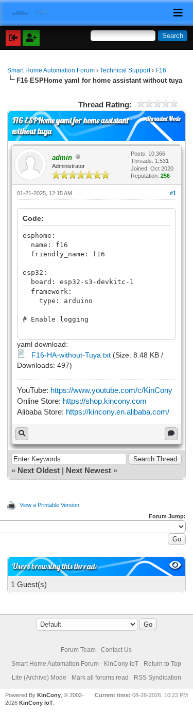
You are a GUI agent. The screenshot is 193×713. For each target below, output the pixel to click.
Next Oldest (38, 470)
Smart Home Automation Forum (51, 70)
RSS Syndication (157, 677)
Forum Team (78, 649)
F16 (160, 70)
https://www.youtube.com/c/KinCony (111, 390)
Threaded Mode (164, 118)
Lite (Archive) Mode (39, 677)
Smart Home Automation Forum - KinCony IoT (74, 663)
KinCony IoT (36, 703)
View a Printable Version (49, 505)
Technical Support (125, 70)
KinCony (49, 695)
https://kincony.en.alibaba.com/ (117, 411)
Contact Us (116, 649)
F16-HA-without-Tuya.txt (71, 355)
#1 (173, 193)
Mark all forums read (100, 677)
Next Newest (88, 470)
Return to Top (162, 663)
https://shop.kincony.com (105, 401)
